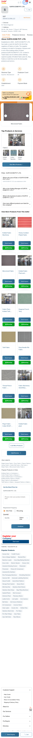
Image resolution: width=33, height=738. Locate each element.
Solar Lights (5, 608)
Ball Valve (5, 602)
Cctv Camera (24, 599)
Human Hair (5, 554)
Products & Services (18, 35)
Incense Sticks (18, 605)
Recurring (20, 511)
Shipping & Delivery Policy (11, 702)
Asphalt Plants (6, 593)
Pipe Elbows (16, 617)
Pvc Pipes (19, 611)
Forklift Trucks (15, 554)
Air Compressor (6, 605)
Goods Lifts (15, 608)
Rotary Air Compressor (17, 569)
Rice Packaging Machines (9, 575)
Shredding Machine (24, 575)
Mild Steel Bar (6, 587)
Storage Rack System (8, 584)
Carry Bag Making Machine (21, 560)
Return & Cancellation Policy (12, 699)
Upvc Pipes (17, 614)
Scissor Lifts (25, 563)
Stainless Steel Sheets (19, 587)
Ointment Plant (6, 596)
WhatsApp (26, 97)
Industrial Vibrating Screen (9, 566)
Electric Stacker (15, 563)
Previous (5, 115)
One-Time (9, 511)
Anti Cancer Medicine (16, 602)
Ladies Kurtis (6, 599)
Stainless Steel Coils (8, 611)
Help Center (7, 694)
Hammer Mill (6, 578)
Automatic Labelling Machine (20, 578)
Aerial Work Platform (18, 581)
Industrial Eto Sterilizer (8, 572)
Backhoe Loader (7, 560)
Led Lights (15, 599)
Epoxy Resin (20, 584)
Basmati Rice (21, 557)
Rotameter (23, 566)
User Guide (7, 697)
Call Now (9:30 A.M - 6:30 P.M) (11, 97)
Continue (20, 526)
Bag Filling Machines (22, 590)
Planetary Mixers (18, 596)
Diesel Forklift (6, 581)
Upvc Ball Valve (6, 617)
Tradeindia (4, 546)
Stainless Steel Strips (8, 590)
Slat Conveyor (17, 593)
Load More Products (16, 445)
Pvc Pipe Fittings (7, 614)
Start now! (16, 541)
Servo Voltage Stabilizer (9, 557)
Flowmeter (5, 569)
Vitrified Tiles (23, 608)
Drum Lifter (5, 563)
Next (27, 115)
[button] (28, 9)
